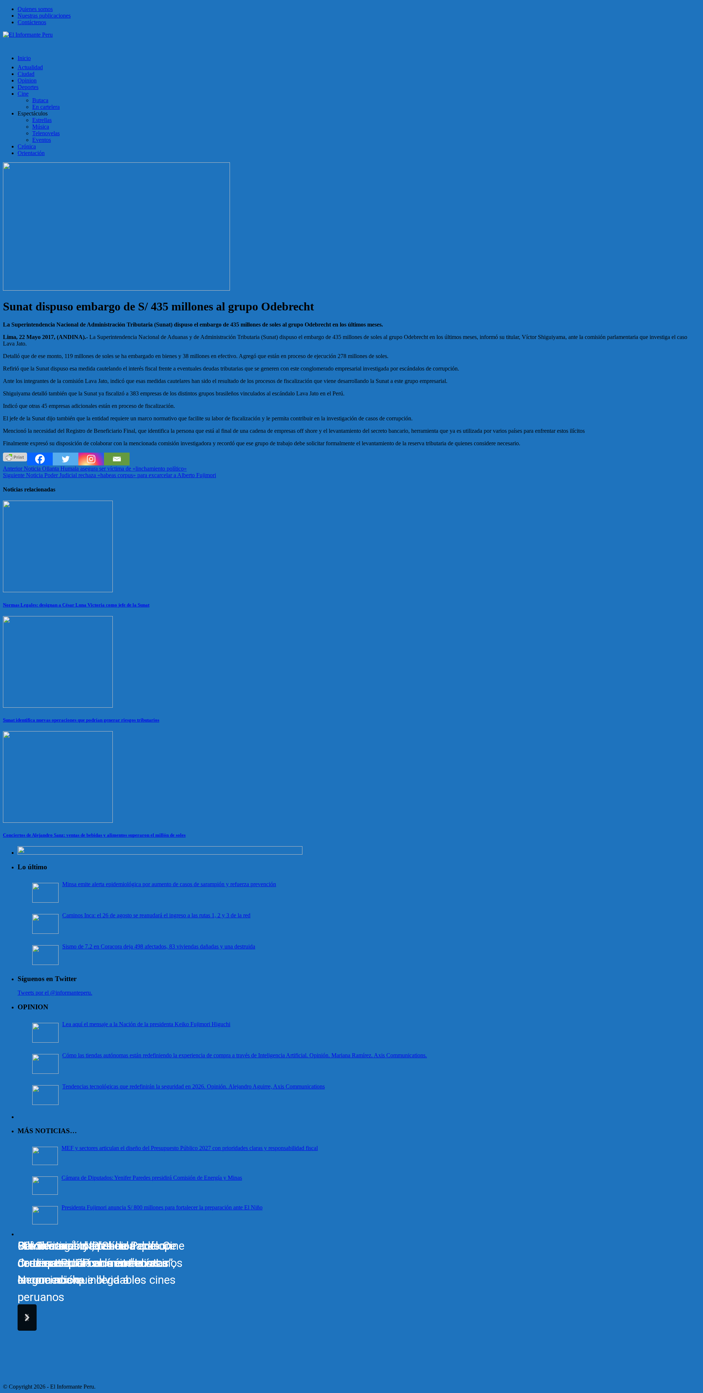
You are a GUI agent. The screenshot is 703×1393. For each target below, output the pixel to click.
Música (40, 127)
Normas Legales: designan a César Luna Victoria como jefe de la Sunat (76, 605)
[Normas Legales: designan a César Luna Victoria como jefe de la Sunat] (58, 590)
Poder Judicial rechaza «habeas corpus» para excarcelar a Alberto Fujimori (109, 475)
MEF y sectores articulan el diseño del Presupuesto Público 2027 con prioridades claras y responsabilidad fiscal (190, 1148)
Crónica (27, 146)
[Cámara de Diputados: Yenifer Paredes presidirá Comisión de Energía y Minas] (45, 1185)
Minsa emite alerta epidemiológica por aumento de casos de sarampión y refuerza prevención (169, 884)
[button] (27, 1317)
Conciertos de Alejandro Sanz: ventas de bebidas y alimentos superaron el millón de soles (94, 835)
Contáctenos (32, 22)
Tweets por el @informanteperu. (55, 993)
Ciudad (26, 74)
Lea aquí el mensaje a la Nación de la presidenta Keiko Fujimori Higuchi (146, 1024)
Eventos (41, 140)
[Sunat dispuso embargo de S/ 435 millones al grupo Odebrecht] (116, 288)
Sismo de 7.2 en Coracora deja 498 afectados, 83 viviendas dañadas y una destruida (158, 946)
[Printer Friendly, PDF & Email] (15, 456)
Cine (23, 94)
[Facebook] (40, 459)
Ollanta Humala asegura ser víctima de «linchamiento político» (95, 468)
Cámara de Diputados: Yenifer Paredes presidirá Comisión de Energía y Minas (152, 1178)
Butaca (40, 100)
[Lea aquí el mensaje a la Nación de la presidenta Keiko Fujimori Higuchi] (45, 1033)
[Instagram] (91, 459)
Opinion (27, 80)
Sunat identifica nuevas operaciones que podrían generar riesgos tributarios (81, 720)
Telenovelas (46, 133)
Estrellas (42, 120)
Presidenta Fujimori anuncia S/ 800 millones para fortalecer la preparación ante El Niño (162, 1207)
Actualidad (30, 67)
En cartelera (46, 107)
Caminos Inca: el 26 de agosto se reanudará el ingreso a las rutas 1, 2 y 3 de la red (156, 915)
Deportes (28, 87)
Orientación (31, 153)
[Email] (117, 459)
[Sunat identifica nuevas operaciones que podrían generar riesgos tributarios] (58, 706)
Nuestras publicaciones (44, 15)
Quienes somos (35, 9)
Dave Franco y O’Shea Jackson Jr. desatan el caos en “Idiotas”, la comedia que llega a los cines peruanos (97, 1271)
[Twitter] (65, 459)
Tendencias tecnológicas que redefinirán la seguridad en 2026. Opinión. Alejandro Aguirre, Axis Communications (193, 1086)
